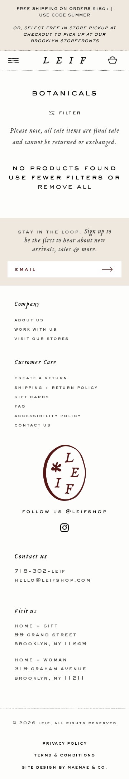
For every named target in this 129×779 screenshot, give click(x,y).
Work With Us (35, 329)
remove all (64, 186)
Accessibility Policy (47, 416)
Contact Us (32, 425)
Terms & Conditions (64, 755)
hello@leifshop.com (52, 580)
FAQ (20, 406)
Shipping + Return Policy (56, 388)
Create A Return (41, 378)
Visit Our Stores (41, 339)
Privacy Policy (64, 743)
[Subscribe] (110, 269)
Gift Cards (31, 397)
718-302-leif (40, 571)
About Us (29, 320)
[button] (13, 60)
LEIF (44, 723)
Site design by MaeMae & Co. (65, 767)
